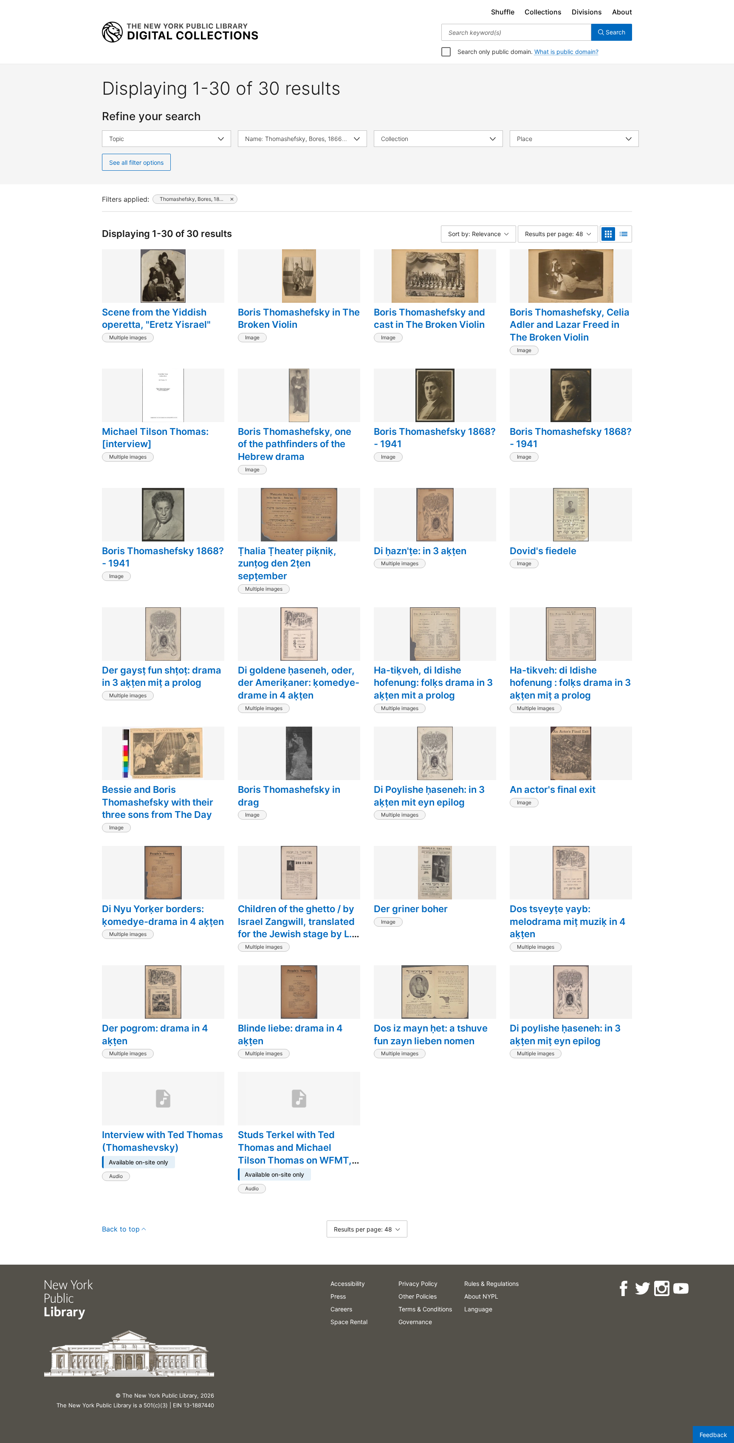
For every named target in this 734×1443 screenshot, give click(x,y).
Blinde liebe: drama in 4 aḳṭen (290, 1034)
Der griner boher (411, 908)
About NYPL (481, 1296)
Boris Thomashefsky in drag (289, 796)
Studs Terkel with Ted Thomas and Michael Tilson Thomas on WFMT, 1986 (295, 1153)
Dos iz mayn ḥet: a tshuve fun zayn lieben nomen (431, 1034)
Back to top (121, 1229)
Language (478, 1309)
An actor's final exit (553, 789)
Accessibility (347, 1283)
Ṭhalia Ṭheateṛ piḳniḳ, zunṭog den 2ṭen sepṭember (287, 563)
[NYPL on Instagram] (661, 1288)
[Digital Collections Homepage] (180, 32)
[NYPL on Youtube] (680, 1288)
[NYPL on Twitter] (642, 1288)
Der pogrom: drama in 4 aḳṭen (155, 1034)
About (622, 12)
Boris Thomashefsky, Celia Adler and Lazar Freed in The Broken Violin (570, 325)
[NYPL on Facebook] (623, 1288)
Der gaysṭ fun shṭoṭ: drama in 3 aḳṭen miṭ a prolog (161, 676)
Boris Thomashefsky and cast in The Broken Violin (429, 318)
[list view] (623, 234)
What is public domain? (566, 51)
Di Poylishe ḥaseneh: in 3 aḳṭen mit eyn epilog (429, 796)
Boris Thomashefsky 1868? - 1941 (435, 438)
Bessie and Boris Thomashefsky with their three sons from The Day (157, 802)
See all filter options (136, 162)
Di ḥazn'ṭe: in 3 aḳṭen (420, 550)
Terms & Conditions (425, 1309)
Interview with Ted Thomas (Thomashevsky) (162, 1141)
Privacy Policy (418, 1283)
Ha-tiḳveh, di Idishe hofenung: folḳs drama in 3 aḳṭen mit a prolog (433, 683)
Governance (415, 1321)
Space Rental (348, 1321)
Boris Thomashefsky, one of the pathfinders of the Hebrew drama (294, 444)
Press (338, 1296)
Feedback (713, 1434)
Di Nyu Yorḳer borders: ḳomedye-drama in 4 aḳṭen (163, 915)
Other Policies (417, 1296)
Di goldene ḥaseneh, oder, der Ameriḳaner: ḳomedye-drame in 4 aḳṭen (298, 683)
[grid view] (608, 234)
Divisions (587, 12)
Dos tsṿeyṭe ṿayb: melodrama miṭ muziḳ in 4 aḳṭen (568, 921)
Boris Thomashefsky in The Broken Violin (299, 318)
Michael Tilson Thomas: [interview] (155, 438)
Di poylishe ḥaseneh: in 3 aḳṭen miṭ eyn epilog (565, 1034)
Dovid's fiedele (543, 550)
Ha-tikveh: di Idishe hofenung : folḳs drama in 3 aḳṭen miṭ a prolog (570, 683)
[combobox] (516, 32)
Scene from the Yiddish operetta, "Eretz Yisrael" (156, 318)
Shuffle (502, 12)
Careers (341, 1309)
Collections (543, 12)
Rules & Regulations (491, 1283)
